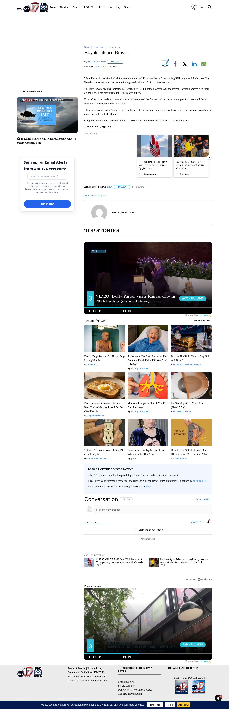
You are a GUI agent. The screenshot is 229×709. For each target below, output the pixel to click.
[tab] (93, 522)
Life (99, 7)
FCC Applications (96, 676)
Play (118, 7)
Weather (65, 7)
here (148, 486)
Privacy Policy (95, 668)
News (53, 7)
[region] (148, 539)
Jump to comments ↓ (95, 195)
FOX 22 (88, 7)
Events (108, 7)
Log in (198, 499)
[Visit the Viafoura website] (204, 579)
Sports (76, 7)
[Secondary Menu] (21, 7)
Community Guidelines (80, 672)
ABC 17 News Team (97, 61)
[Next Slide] (209, 157)
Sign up (206, 499)
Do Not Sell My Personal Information (87, 680)
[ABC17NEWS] (35, 7)
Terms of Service (76, 668)
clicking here (200, 480)
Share (127, 7)
